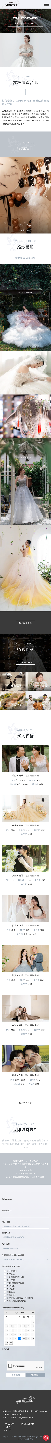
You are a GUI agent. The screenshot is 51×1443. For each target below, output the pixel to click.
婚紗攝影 (11, 1288)
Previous (4, 195)
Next (46, 195)
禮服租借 (11, 1291)
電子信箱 (6, 1221)
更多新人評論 (25, 1102)
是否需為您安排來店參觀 (13, 1255)
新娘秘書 (11, 1294)
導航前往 (43, 1411)
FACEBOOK (9, 1424)
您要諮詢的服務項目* (11, 1266)
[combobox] (25, 1237)
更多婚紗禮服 (25, 622)
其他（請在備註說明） (17, 1300)
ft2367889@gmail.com (22, 1417)
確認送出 (35, 1375)
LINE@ (7, 1427)
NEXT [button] (33, 23)
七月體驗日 (12, 1271)
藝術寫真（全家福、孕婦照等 (20, 1297)
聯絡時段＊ (7, 1233)
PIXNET (7, 1430)
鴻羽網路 (29, 1439)
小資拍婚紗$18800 (15, 1277)
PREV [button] (17, 23)
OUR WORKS (25, 662)
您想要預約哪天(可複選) (13, 1307)
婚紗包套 (11, 1285)
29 (32, 1339)
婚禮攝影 (11, 1274)
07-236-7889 (14, 1414)
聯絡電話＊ (7, 1210)
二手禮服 (11, 1280)
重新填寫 (16, 1375)
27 (24, 1339)
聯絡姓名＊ (7, 1199)
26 (19, 1339)
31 (11, 1343)
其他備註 (6, 1349)
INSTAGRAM (27, 1424)
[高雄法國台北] (11, 3)
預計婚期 (7, 1244)
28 (28, 1339)
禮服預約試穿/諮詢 (15, 1283)
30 (6, 1343)
